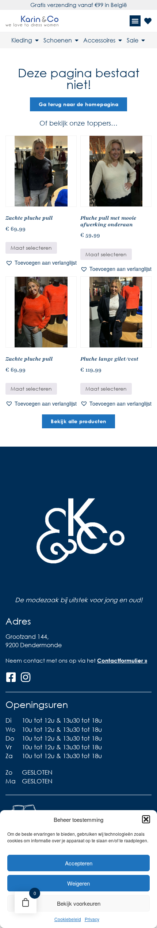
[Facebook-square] (10, 677)
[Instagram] (25, 677)
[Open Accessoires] (120, 40)
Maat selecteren (31, 247)
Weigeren (78, 883)
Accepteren (78, 863)
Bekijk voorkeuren (78, 903)
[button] (146, 819)
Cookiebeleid (67, 919)
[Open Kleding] (37, 40)
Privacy (92, 919)
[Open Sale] (143, 40)
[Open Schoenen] (77, 40)
